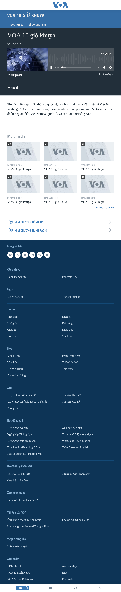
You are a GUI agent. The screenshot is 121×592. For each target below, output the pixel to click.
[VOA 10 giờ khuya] (23, 151)
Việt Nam (12, 317)
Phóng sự (12, 408)
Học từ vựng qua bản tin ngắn (24, 454)
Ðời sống (67, 323)
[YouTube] (50, 588)
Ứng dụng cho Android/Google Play (28, 526)
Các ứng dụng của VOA (76, 520)
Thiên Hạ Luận (70, 362)
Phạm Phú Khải (71, 356)
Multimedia (16, 24)
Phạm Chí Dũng (16, 375)
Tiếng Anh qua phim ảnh (21, 441)
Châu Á (11, 330)
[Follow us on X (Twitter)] (18, 255)
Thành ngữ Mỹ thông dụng (77, 434)
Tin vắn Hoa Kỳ (71, 401)
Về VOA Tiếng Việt (18, 474)
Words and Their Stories (76, 441)
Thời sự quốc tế (71, 297)
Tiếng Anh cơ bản (17, 428)
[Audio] (75, 588)
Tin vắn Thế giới (71, 395)
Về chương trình (37, 24)
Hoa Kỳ (11, 336)
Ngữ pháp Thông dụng (20, 434)
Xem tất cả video (104, 207)
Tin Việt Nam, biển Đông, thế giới (27, 401)
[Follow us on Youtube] (25, 255)
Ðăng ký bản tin (16, 277)
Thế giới (12, 323)
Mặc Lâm (12, 362)
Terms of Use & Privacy (76, 474)
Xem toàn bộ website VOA (22, 500)
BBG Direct (14, 566)
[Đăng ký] (47, 255)
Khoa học (67, 330)
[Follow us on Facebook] (10, 255)
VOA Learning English (75, 447)
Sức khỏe (67, 336)
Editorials (67, 579)
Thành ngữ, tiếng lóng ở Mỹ (23, 447)
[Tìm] (100, 588)
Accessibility (69, 566)
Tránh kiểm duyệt (17, 546)
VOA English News (18, 572)
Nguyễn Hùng (15, 369)
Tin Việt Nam (15, 297)
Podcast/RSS (69, 277)
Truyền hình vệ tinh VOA (22, 395)
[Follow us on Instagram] (32, 255)
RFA (64, 572)
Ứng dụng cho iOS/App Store (24, 520)
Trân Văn (67, 369)
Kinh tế (66, 317)
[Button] (12, 89)
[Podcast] (40, 255)
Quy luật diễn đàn (17, 480)
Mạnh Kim (13, 356)
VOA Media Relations (20, 579)
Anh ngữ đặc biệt (72, 428)
